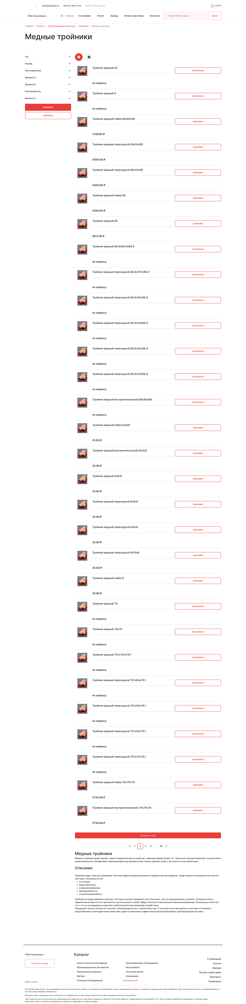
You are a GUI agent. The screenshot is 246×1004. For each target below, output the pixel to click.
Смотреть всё (130, 980)
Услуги (100, 15)
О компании (85, 15)
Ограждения (132, 976)
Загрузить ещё (148, 835)
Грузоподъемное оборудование (142, 963)
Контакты (155, 15)
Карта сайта (31, 981)
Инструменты (133, 967)
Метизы (81, 976)
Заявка (214, 15)
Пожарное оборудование (90, 980)
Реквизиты (215, 981)
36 (161, 846)
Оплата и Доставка (134, 15)
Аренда (114, 15)
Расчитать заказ (40, 963)
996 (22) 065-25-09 (72, 6)
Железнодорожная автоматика (93, 967)
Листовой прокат (135, 971)
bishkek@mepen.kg (50, 6)
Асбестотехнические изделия (92, 963)
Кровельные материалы (89, 971)
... (156, 846)
